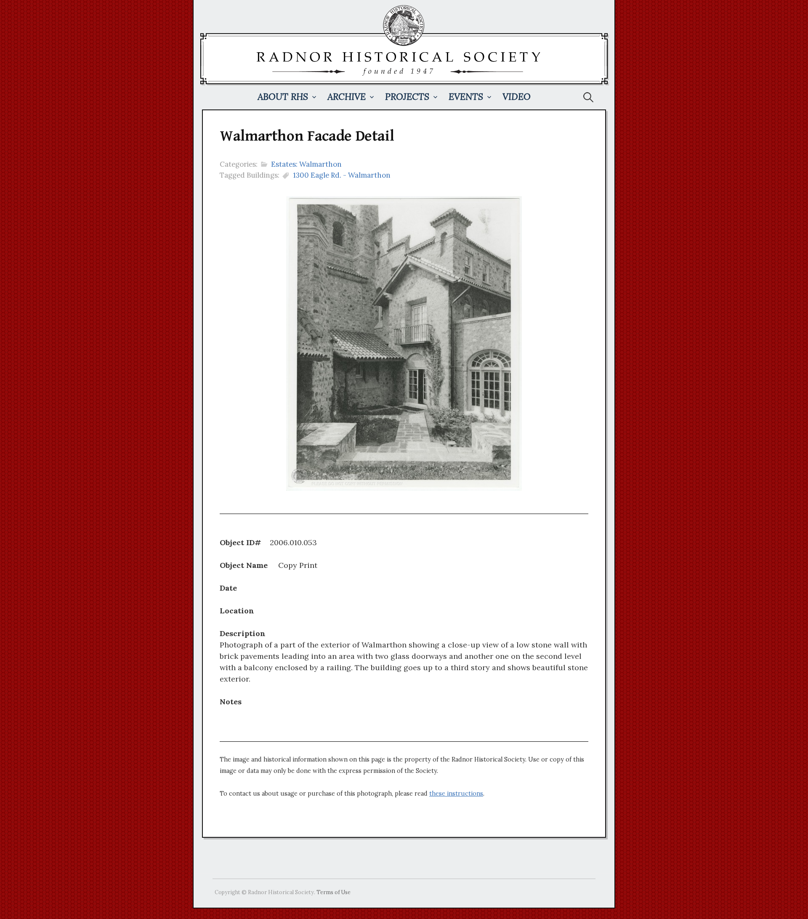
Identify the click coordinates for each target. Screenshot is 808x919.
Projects (407, 96)
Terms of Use (333, 892)
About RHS (283, 96)
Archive (346, 96)
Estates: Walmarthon (306, 164)
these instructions (456, 793)
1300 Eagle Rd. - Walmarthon (342, 175)
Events (466, 96)
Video (516, 96)
